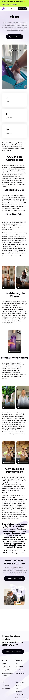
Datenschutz (19, 695)
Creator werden (20, 673)
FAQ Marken (6, 688)
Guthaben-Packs (7, 667)
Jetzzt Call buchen (14, 579)
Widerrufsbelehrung (21, 698)
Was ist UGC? (19, 667)
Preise (4, 663)
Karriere (17, 685)
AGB (16, 688)
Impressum (18, 691)
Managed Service (7, 670)
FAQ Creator (6, 685)
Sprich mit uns (14, 37)
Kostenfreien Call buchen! (9, 4)
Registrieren (22, 8)
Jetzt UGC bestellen (13, 652)
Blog (16, 663)
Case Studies (19, 670)
